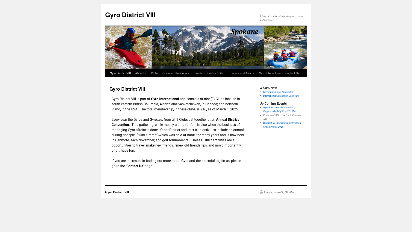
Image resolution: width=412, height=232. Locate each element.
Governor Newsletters (175, 73)
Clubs (154, 73)
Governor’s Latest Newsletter (278, 91)
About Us (141, 73)
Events (198, 73)
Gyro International (270, 73)
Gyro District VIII (130, 14)
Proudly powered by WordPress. (280, 192)
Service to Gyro (216, 73)
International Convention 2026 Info (281, 95)
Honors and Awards (242, 73)
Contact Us (292, 73)
